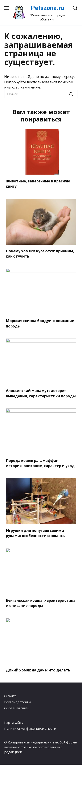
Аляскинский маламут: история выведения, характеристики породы (41, 393)
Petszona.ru (47, 7)
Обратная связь (16, 708)
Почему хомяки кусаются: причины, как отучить (40, 253)
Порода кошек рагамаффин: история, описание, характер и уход (40, 463)
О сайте (10, 696)
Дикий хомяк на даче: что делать (38, 670)
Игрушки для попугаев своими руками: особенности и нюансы (36, 533)
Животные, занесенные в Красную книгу (38, 183)
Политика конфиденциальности (30, 728)
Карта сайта (13, 722)
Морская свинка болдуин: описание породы (40, 323)
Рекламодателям (17, 702)
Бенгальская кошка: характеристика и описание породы (40, 603)
